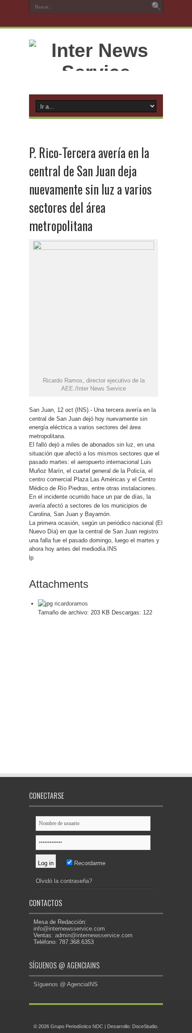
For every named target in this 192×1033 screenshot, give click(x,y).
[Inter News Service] (96, 72)
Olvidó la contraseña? (64, 881)
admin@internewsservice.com (94, 935)
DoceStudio (144, 1026)
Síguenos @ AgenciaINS (64, 965)
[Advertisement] (96, 701)
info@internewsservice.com (69, 928)
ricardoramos (71, 603)
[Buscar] (156, 6)
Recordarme (88, 863)
